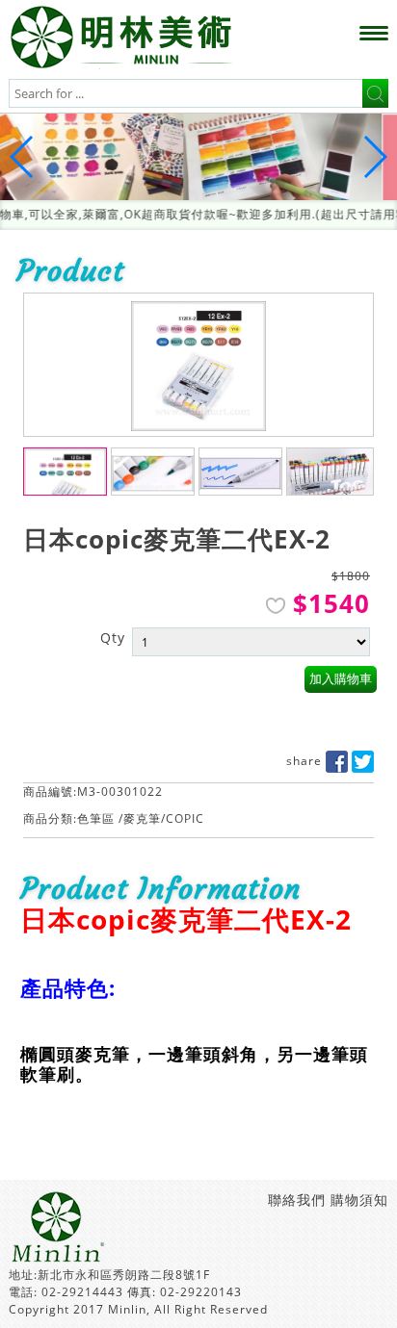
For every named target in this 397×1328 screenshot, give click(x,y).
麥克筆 (142, 825)
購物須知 (359, 1206)
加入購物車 (340, 685)
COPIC (185, 825)
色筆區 (96, 825)
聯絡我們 (297, 1206)
